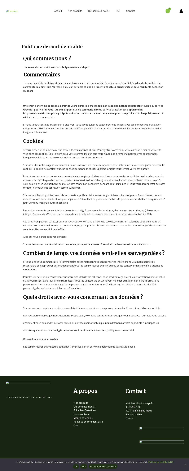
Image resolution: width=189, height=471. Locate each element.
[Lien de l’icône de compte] (181, 11)
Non (84, 466)
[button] (174, 11)
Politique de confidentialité (88, 421)
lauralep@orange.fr (142, 403)
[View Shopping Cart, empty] (168, 11)
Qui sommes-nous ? (99, 11)
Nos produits (75, 11)
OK (76, 466)
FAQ (118, 11)
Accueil (58, 11)
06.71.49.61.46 (133, 407)
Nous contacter (82, 414)
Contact (130, 11)
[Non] (185, 464)
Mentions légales (83, 418)
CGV (76, 425)
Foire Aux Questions (85, 410)
